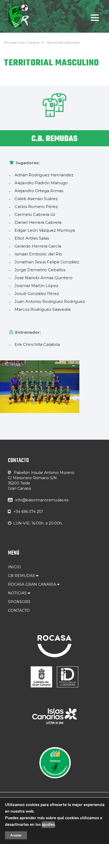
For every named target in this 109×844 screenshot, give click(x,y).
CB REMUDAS (22, 575)
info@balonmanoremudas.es (42, 500)
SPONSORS (19, 601)
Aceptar (16, 835)
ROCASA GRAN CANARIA (32, 584)
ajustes (48, 824)
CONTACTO (19, 610)
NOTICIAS (18, 593)
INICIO (14, 567)
